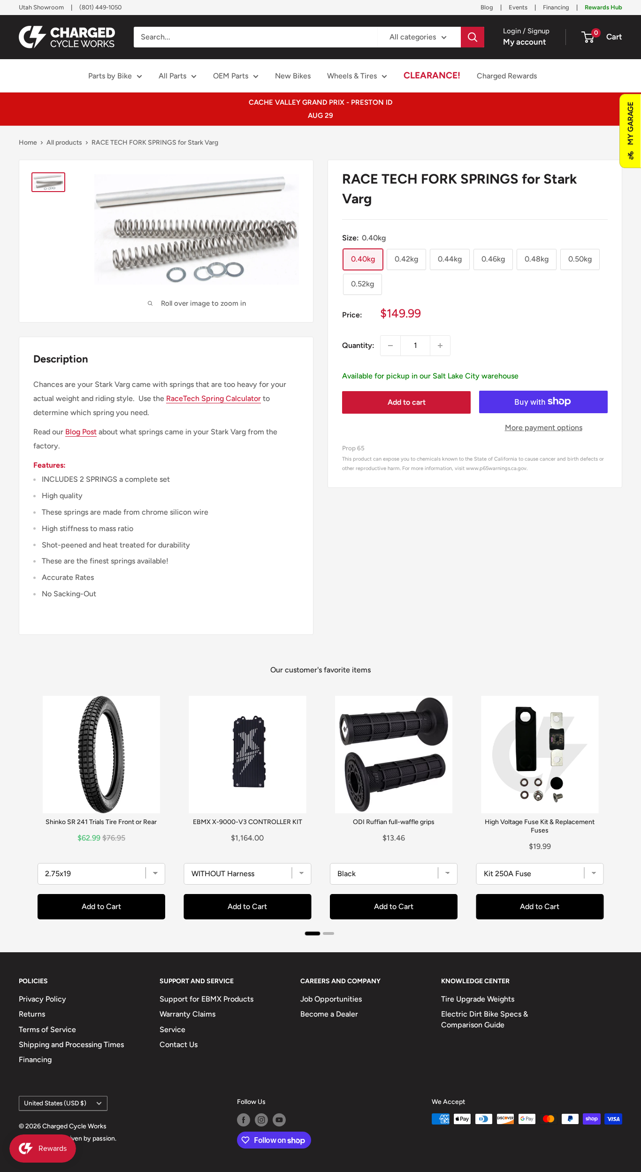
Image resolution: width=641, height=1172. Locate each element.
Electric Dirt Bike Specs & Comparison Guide (484, 1019)
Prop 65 (353, 447)
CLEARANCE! (432, 75)
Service (172, 1029)
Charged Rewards (507, 75)
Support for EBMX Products (206, 999)
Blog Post (81, 431)
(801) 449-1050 (100, 7)
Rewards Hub (603, 7)
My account (524, 41)
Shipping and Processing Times (71, 1044)
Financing (556, 7)
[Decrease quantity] (390, 345)
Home (28, 142)
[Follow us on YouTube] (279, 1119)
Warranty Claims (187, 1014)
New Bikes (293, 75)
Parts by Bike (110, 75)
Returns (32, 1014)
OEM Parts (230, 75)
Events (518, 7)
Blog (487, 7)
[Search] (472, 37)
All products (64, 142)
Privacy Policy (42, 999)
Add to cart (407, 402)
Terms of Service (47, 1029)
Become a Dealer (329, 1014)
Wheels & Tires (352, 75)
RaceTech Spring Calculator (213, 398)
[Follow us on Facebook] (243, 1119)
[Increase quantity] (440, 345)
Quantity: (358, 345)
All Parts (172, 75)
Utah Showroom (41, 7)
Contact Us (179, 1044)
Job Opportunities (331, 999)
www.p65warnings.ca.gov (496, 468)
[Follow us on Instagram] (261, 1119)
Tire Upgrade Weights (477, 999)
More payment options (543, 427)
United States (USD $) (55, 1103)
